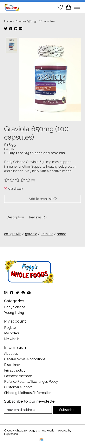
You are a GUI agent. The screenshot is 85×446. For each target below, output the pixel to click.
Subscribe (66, 410)
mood (61, 234)
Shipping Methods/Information (28, 393)
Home (8, 21)
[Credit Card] (41, 440)
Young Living (14, 313)
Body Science (14, 307)
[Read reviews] (17, 180)
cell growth (12, 234)
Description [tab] (15, 217)
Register (10, 328)
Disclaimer (12, 365)
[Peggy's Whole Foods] (11, 7)
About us (11, 354)
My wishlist (12, 339)
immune (47, 234)
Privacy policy (14, 370)
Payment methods (18, 376)
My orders (11, 333)
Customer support (18, 387)
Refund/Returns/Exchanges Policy (31, 382)
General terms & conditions (24, 359)
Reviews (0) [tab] (38, 217)
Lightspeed (11, 433)
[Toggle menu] (77, 7)
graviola (31, 234)
